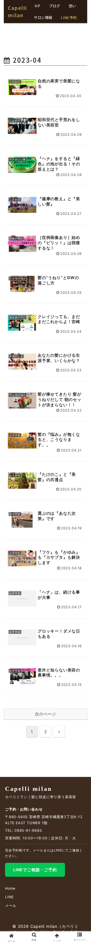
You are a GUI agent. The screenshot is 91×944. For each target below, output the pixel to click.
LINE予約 (69, 17)
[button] (81, 746)
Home (10, 888)
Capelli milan (17, 11)
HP (37, 5)
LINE (9, 897)
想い (72, 5)
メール (10, 905)
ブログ (54, 5)
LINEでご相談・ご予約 (35, 869)
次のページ (45, 713)
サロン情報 (43, 17)
